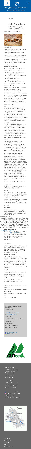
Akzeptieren (4, 230)
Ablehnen (11, 230)
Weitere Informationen (15, 232)
